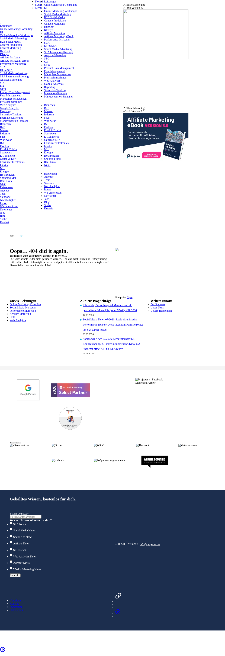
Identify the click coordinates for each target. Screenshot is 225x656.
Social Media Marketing (23, 307)
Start (12, 235)
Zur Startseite (157, 304)
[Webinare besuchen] (117, 613)
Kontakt (14, 603)
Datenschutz (16, 609)
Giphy (130, 297)
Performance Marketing (23, 310)
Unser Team (157, 307)
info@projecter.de (150, 544)
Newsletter (16, 600)
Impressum (16, 606)
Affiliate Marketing (20, 313)
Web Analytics (18, 320)
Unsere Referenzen (161, 310)
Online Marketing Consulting (26, 304)
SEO (12, 317)
